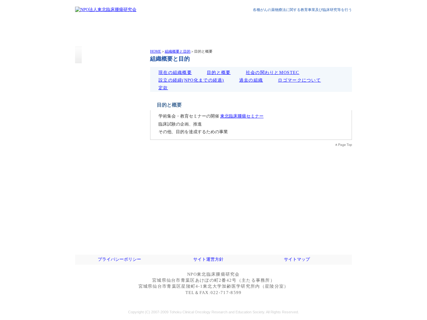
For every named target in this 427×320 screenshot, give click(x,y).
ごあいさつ (110, 125)
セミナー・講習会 (110, 159)
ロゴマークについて (299, 80)
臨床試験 (110, 175)
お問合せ (110, 242)
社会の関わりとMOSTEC (273, 72)
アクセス (110, 192)
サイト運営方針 (208, 259)
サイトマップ (297, 259)
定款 (163, 87)
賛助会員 (110, 208)
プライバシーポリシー (119, 259)
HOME (155, 51)
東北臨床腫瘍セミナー (242, 116)
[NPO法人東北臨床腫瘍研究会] (105, 9)
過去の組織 (251, 80)
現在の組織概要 (175, 72)
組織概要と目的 (177, 51)
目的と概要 (219, 72)
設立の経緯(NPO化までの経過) (191, 80)
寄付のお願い (110, 225)
